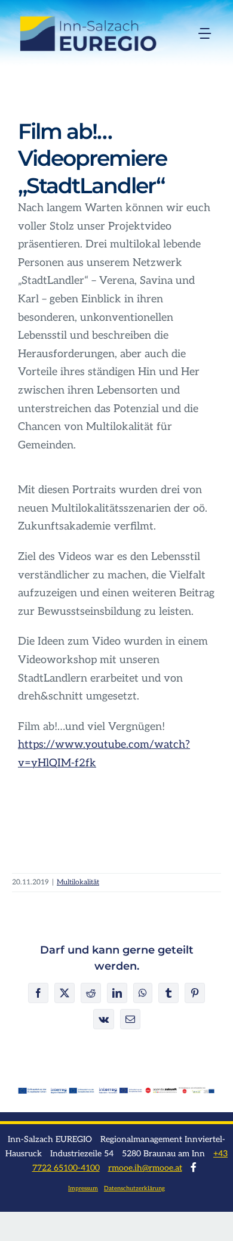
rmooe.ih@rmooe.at (145, 1168)
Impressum (83, 1188)
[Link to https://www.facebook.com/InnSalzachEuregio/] (194, 1167)
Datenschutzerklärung (134, 1188)
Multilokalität (78, 882)
